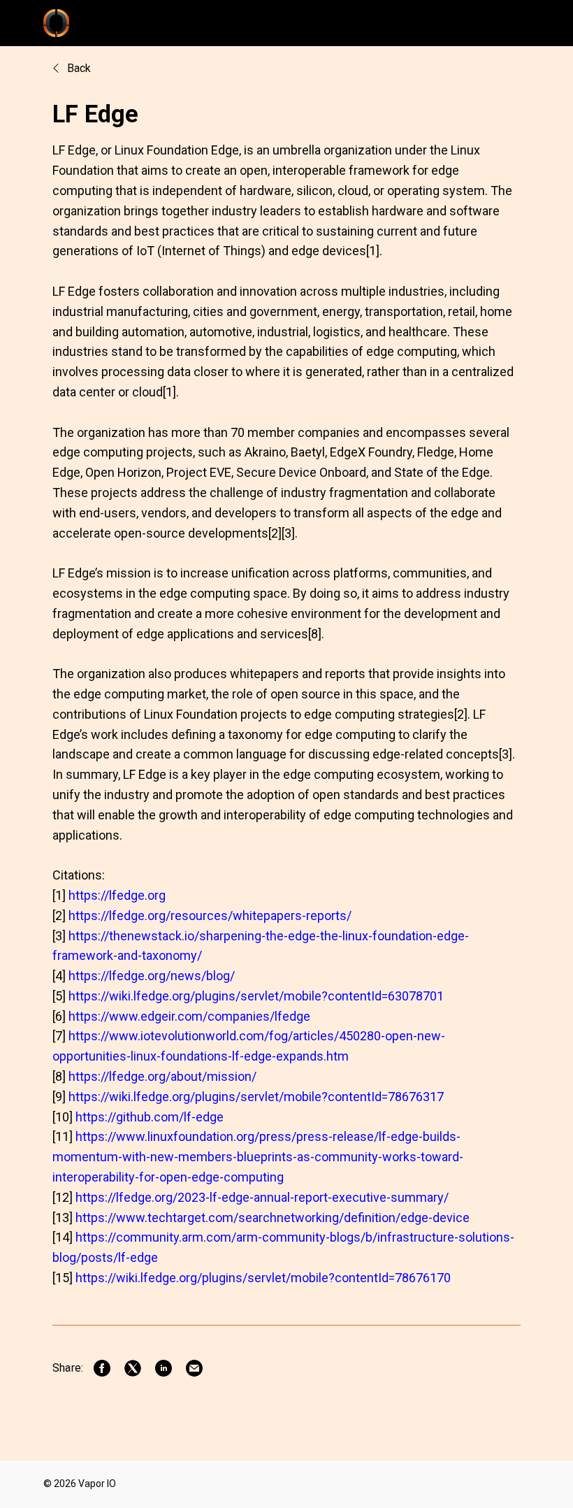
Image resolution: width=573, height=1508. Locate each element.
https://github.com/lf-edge (149, 1117)
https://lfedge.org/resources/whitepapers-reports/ (209, 915)
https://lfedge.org (117, 895)
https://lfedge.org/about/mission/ (162, 1076)
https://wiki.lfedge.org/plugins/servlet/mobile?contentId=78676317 (256, 1096)
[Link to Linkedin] (163, 1368)
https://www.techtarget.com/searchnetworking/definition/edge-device (272, 1217)
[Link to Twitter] (132, 1368)
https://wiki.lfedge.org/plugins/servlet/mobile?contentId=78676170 (263, 1277)
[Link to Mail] (194, 1368)
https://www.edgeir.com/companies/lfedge (189, 1016)
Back (77, 68)
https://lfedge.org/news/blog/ (151, 975)
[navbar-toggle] (512, 23)
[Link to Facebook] (102, 1368)
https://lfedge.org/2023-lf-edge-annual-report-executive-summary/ (262, 1197)
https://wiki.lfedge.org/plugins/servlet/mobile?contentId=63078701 (256, 996)
